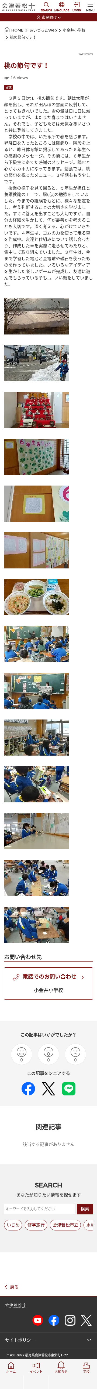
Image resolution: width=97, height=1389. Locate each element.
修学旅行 (36, 1225)
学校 (86, 1372)
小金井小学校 (74, 30)
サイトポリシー (20, 1340)
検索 (85, 1209)
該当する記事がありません (48, 1144)
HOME (17, 30)
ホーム (11, 1372)
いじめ (13, 1225)
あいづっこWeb (43, 30)
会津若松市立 (65, 1225)
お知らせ (61, 1372)
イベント (36, 1372)
